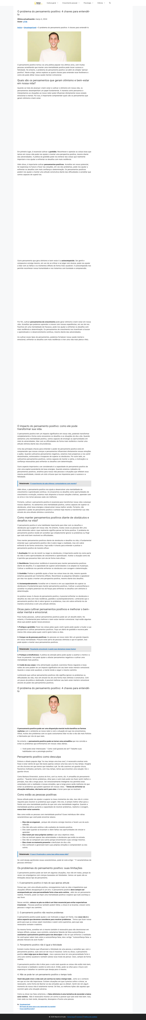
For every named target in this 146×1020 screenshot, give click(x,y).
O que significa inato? (27, 1009)
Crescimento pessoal (69, 3)
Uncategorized (30, 28)
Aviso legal (71, 1017)
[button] (110, 3)
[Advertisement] (54, 116)
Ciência (100, 3)
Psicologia (87, 3)
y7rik (25, 22)
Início (19, 28)
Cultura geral (51, 3)
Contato (79, 1017)
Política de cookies (90, 1017)
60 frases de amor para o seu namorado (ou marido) (38, 1006)
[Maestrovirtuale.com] (38, 3)
